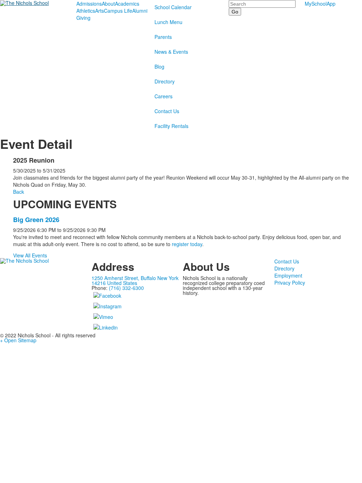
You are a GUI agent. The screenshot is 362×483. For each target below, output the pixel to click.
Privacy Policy (289, 282)
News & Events (171, 51)
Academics (127, 3)
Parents (163, 36)
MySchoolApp (320, 3)
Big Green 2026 (36, 219)
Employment (288, 275)
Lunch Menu (168, 21)
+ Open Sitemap (18, 340)
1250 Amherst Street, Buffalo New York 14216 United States (135, 280)
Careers (163, 96)
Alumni (139, 10)
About (108, 3)
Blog (159, 66)
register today (187, 244)
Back (18, 191)
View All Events (30, 255)
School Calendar (173, 7)
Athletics (85, 10)
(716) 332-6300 (126, 287)
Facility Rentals (171, 125)
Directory (164, 81)
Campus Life (118, 10)
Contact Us (166, 111)
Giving (83, 17)
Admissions (89, 3)
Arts (99, 10)
